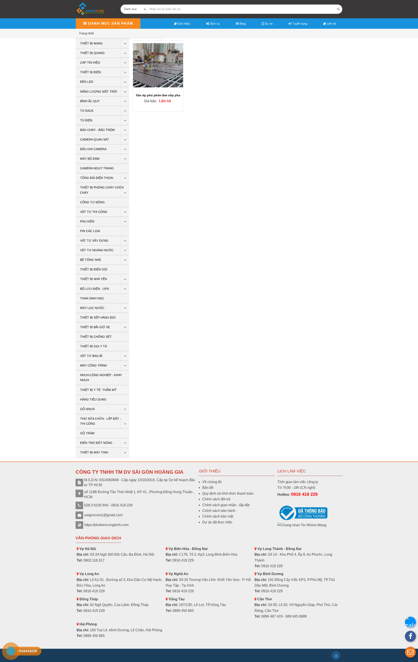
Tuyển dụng (299, 23)
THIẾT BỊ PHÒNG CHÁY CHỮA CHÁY (102, 190)
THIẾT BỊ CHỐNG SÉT (96, 336)
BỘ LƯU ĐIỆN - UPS (94, 288)
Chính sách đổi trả (216, 499)
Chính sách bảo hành (218, 511)
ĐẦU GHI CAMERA (93, 149)
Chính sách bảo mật (217, 516)
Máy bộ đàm (89, 158)
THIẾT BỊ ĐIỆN (90, 72)
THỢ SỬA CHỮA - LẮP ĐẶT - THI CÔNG (100, 421)
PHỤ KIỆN (87, 221)
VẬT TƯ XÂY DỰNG (94, 240)
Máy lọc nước (92, 308)
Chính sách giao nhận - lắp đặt (225, 505)
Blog (242, 23)
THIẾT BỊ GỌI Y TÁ (93, 346)
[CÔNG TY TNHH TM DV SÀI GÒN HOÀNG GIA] (90, 9)
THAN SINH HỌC (92, 298)
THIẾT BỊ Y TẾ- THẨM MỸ (98, 390)
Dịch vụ (214, 23)
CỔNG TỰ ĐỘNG (92, 202)
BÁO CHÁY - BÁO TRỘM (97, 130)
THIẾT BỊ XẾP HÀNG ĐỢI (98, 317)
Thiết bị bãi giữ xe (95, 327)
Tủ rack (86, 110)
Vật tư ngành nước (97, 250)
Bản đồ (207, 487)
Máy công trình (93, 365)
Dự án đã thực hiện (217, 522)
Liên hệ (331, 23)
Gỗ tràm (87, 433)
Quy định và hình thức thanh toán (227, 493)
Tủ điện (86, 120)
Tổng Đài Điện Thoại (96, 178)
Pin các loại (90, 231)
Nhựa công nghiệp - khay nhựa (101, 377)
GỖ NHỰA (87, 409)
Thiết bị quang (92, 53)
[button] (410, 652)
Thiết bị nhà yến (93, 279)
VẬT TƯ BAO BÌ (91, 356)
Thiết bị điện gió (93, 269)
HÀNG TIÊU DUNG (93, 399)
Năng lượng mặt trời (98, 91)
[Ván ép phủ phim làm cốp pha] (158, 66)
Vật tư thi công (93, 212)
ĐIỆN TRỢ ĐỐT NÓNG (96, 443)
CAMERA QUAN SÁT (94, 139)
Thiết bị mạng (91, 43)
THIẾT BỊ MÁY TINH (94, 452)
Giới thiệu (183, 23)
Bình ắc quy (90, 101)
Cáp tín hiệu (90, 62)
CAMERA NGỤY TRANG (97, 168)
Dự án (268, 23)
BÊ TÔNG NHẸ (90, 259)
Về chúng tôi (212, 482)
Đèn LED (86, 81)
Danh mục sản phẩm (110, 23)
